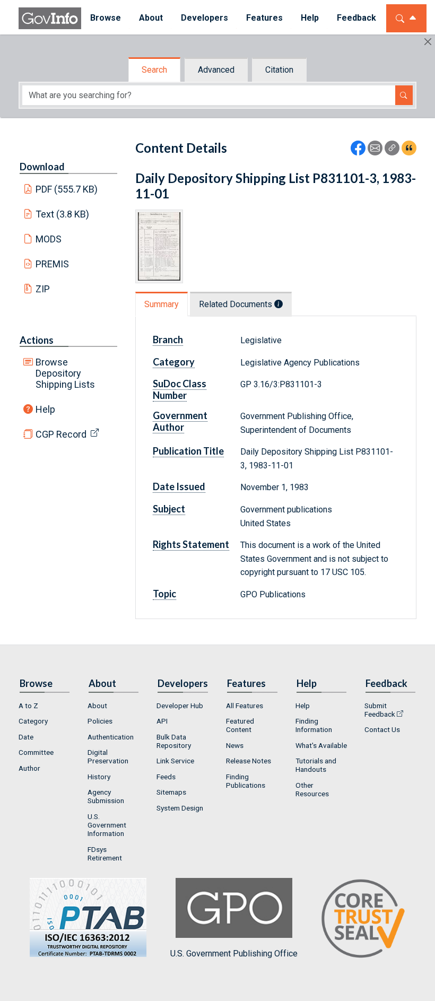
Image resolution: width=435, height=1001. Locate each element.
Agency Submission (106, 796)
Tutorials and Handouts (315, 764)
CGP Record (61, 434)
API (162, 721)
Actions (37, 340)
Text (63, 214)
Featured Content (240, 725)
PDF (67, 189)
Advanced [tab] (216, 70)
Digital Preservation (108, 756)
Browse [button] (105, 18)
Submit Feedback (379, 709)
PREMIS (52, 263)
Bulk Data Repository (173, 741)
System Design (179, 808)
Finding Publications (245, 780)
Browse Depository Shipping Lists (65, 373)
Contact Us (382, 729)
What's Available (321, 745)
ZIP (43, 288)
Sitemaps (171, 792)
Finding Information (313, 725)
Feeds (166, 776)
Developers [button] (204, 18)
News (234, 745)
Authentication (111, 737)
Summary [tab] (161, 304)
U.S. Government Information (107, 825)
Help (45, 409)
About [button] (151, 18)
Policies (100, 721)
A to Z (28, 705)
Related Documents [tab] (236, 304)
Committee (36, 752)
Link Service (175, 760)
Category (33, 721)
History (99, 776)
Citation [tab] (279, 70)
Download (42, 166)
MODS (49, 239)
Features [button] (264, 18)
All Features (244, 705)
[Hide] (428, 41)
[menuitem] (105, 18)
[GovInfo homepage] (50, 18)
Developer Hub (179, 705)
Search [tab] (154, 70)
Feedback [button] (356, 18)
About (97, 705)
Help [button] (310, 18)
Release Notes (248, 760)
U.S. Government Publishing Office (234, 953)
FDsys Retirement (105, 853)
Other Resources (312, 789)
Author (29, 768)
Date (26, 737)
